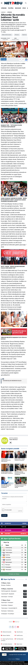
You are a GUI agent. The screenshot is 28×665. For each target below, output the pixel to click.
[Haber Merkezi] (4, 440)
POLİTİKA (10, 8)
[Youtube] (18, 627)
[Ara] (25, 3)
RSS (5, 654)
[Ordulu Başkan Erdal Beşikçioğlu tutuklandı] (7, 467)
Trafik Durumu (19, 635)
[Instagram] (15, 627)
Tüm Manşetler (19, 638)
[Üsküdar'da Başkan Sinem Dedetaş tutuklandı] (7, 480)
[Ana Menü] (1, 3)
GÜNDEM (3, 8)
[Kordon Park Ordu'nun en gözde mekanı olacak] (21, 480)
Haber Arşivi (19, 644)
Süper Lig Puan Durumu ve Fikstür (7, 639)
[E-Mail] (10, 443)
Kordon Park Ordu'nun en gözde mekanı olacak (20, 486)
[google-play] (20, 648)
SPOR (24, 8)
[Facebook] (10, 627)
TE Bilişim (17, 659)
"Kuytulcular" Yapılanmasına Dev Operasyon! (6, 460)
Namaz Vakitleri (6, 635)
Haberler (3, 12)
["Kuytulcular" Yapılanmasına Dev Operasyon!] (7, 454)
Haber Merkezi (13, 439)
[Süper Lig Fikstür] (26, 579)
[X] (13, 627)
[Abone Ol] (26, 59)
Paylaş (4, 59)
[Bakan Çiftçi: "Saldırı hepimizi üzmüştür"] (21, 454)
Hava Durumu (20, 631)
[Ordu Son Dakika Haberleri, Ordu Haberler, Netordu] (13, 3)
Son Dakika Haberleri (7, 644)
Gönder (4, 515)
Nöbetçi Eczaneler (7, 631)
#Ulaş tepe (17, 34)
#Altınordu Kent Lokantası (6, 34)
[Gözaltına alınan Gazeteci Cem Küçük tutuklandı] (21, 467)
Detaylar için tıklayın (14, 574)
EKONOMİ (18, 8)
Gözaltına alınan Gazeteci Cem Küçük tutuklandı (20, 473)
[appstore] (7, 648)
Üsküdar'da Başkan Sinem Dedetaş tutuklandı (6, 486)
